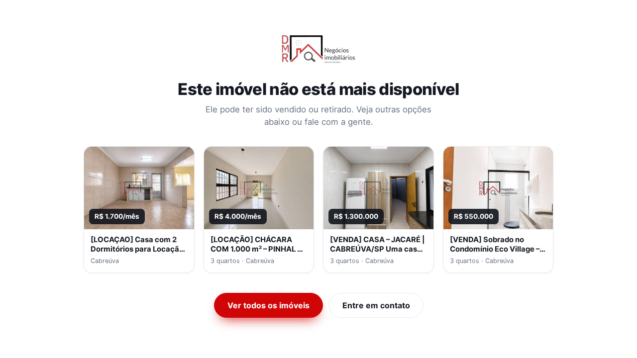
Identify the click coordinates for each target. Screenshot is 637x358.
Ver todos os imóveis (268, 305)
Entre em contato (376, 305)
